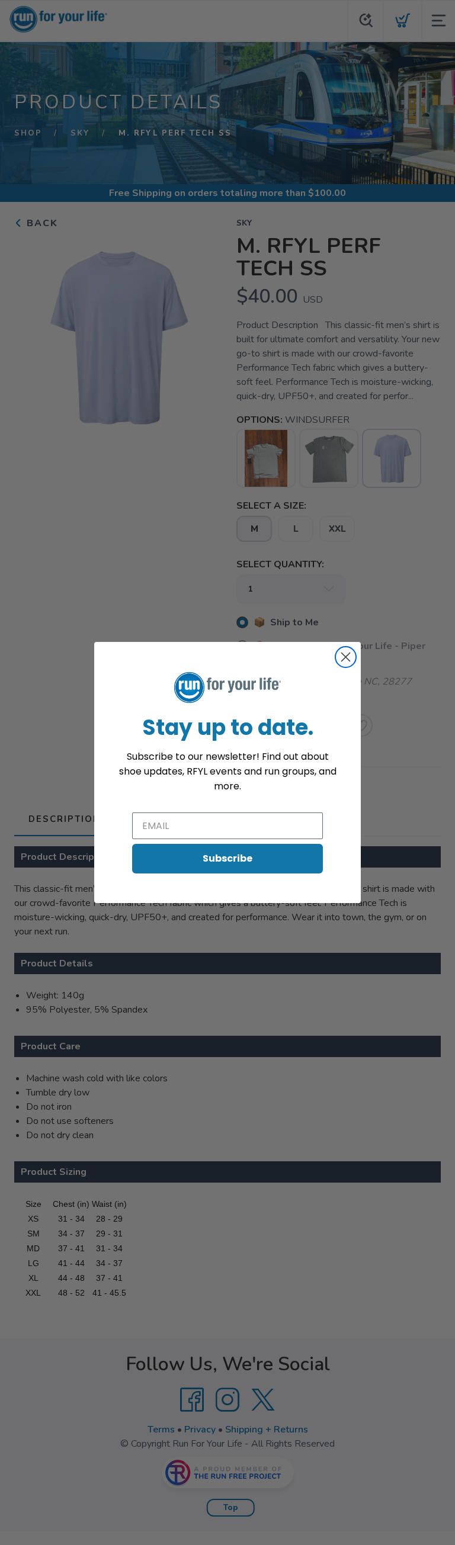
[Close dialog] (345, 657)
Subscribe (227, 858)
